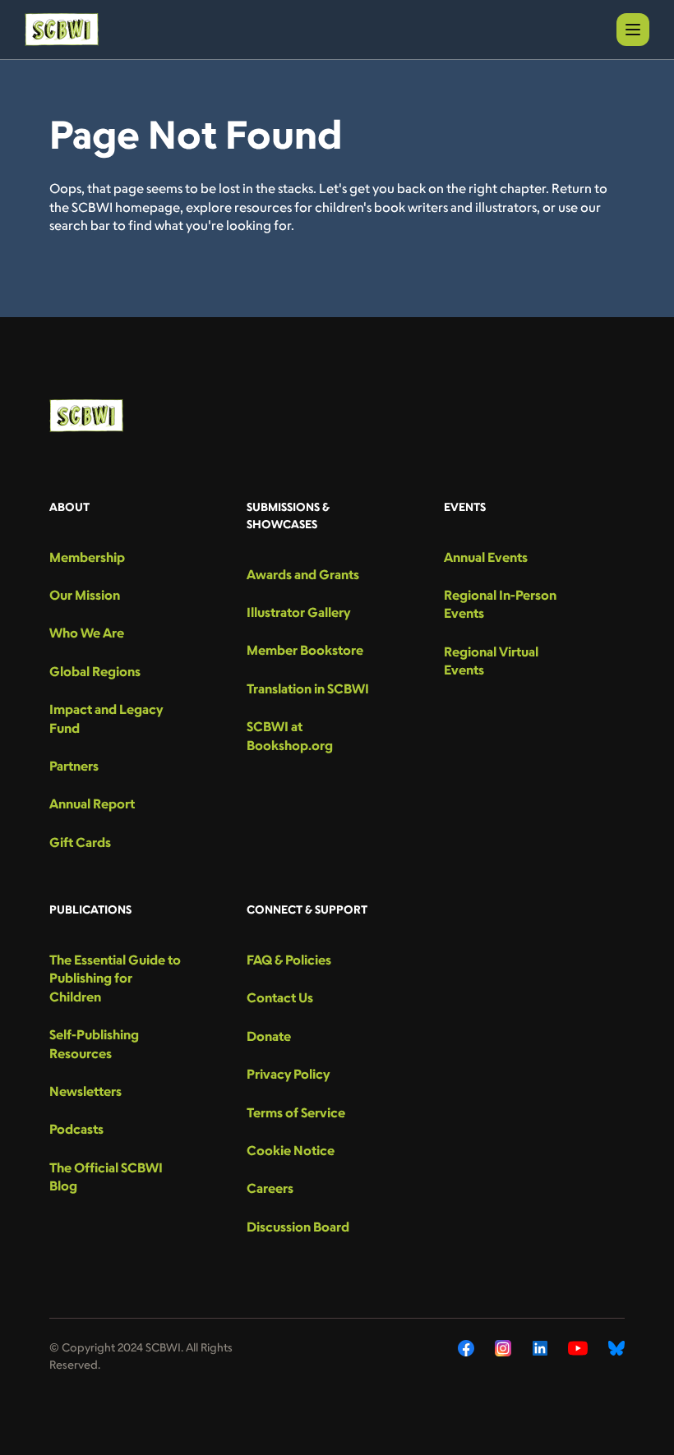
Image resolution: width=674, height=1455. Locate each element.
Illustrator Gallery (298, 612)
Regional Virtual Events (491, 660)
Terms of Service (296, 1112)
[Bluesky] (616, 1348)
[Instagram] (503, 1348)
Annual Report (92, 803)
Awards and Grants (303, 574)
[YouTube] (578, 1348)
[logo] (62, 29)
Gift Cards (80, 842)
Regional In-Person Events (500, 604)
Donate (269, 1036)
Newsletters (85, 1091)
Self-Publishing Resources (94, 1043)
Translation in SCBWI (308, 688)
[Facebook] (466, 1348)
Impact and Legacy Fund (106, 718)
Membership (87, 557)
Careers (270, 1188)
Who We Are (86, 632)
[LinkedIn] (540, 1348)
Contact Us (280, 997)
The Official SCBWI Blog (106, 1176)
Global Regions (95, 671)
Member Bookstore (305, 650)
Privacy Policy (288, 1074)
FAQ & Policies (289, 959)
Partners (74, 765)
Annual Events (486, 557)
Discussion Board (298, 1226)
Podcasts (76, 1129)
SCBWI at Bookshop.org (290, 735)
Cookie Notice (291, 1150)
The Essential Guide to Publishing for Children (115, 978)
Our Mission (84, 595)
